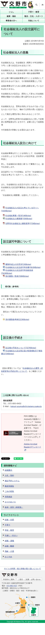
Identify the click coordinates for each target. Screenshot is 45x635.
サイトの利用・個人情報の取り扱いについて (22, 568)
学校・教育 (9, 530)
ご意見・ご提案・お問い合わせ (29, 579)
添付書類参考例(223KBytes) (17, 319)
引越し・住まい (11, 535)
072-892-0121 (12, 586)
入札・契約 (9, 475)
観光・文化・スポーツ (33, 16)
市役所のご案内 (8, 579)
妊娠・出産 (9, 519)
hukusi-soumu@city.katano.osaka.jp (26, 406)
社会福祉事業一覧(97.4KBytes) (18, 215)
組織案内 (8, 470)
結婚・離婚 (9, 546)
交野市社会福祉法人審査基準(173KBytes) (22, 223)
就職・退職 (9, 541)
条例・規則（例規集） (14, 507)
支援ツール (42, 5)
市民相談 (8, 496)
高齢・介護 (9, 551)
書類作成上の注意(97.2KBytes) (18, 264)
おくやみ (8, 556)
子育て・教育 (33, 12)
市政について (33, 20)
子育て (7, 525)
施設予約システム (12, 481)
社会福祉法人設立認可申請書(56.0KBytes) (23, 267)
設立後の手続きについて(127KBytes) (20, 348)
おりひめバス (10, 502)
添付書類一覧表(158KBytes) (17, 276)
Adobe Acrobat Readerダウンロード (32, 445)
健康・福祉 (11, 16)
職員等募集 (9, 486)
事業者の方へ (11, 20)
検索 (36, 5)
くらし (11, 12)
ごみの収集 (9, 491)
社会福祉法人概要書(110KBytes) (18, 218)
